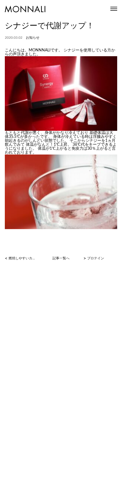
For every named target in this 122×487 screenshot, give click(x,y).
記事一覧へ (61, 258)
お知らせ (32, 37)
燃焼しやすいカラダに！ (23, 258)
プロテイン (95, 258)
